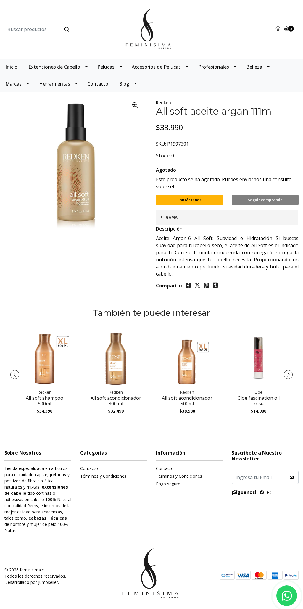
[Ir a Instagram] (269, 493)
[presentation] (14, 374)
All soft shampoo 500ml (44, 401)
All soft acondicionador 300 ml (116, 401)
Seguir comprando (265, 199)
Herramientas (54, 83)
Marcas (13, 83)
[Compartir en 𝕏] (197, 285)
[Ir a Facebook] (262, 493)
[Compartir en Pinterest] (206, 285)
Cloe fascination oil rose (259, 401)
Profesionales (213, 67)
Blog (124, 83)
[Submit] (66, 29)
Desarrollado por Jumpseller (31, 582)
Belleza (254, 67)
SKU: (161, 144)
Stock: (163, 155)
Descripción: (170, 228)
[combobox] (53, 29)
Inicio (11, 67)
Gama (172, 217)
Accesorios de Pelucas (156, 67)
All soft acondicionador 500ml (187, 401)
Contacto (97, 83)
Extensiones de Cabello (54, 67)
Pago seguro (168, 483)
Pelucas (106, 67)
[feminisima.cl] (151, 28)
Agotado (166, 170)
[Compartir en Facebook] (188, 285)
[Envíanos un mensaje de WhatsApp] (286, 595)
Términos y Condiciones (103, 476)
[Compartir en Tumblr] (215, 285)
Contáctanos (189, 199)
